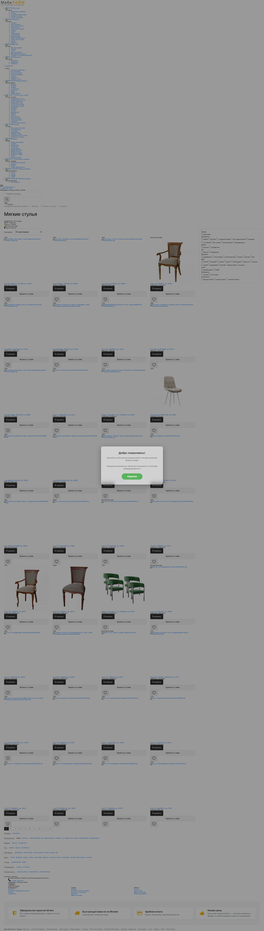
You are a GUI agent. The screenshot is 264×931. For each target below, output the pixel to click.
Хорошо (132, 476)
